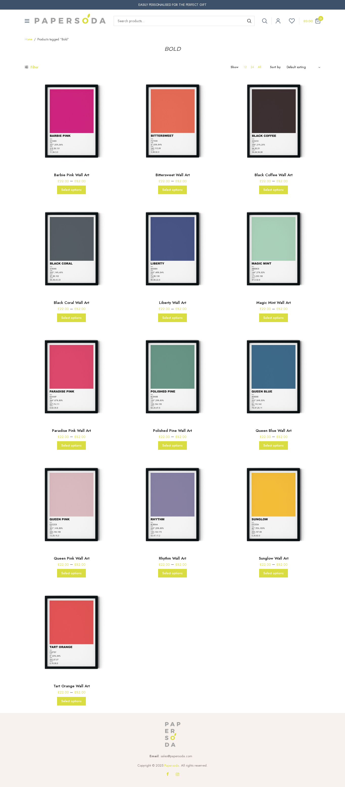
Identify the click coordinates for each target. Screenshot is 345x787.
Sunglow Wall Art (273, 558)
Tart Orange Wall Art (72, 686)
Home (28, 39)
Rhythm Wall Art (172, 558)
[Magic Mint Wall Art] (273, 248)
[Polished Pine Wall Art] (172, 376)
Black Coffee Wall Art (273, 175)
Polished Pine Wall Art (172, 430)
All (259, 67)
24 (252, 67)
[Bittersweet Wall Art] (172, 120)
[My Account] (276, 21)
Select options (71, 190)
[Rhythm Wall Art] (172, 504)
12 (245, 67)
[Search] (249, 21)
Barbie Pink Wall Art (71, 175)
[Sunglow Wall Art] (273, 504)
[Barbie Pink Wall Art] (71, 120)
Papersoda (171, 765)
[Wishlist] (290, 21)
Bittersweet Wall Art (173, 175)
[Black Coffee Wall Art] (273, 120)
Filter (34, 67)
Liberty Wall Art (172, 302)
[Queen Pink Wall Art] (71, 504)
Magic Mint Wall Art (273, 302)
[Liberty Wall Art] (172, 248)
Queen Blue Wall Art (273, 430)
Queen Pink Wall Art (71, 558)
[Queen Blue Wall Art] (273, 376)
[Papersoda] (70, 21)
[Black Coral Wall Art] (71, 248)
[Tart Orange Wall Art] (71, 631)
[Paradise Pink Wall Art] (71, 376)
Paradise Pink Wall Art (71, 430)
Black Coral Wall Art (71, 302)
